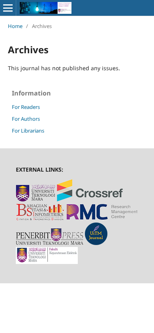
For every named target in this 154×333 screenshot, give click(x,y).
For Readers (26, 106)
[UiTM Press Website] (49, 243)
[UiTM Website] (35, 199)
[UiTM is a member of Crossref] (90, 199)
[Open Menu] (8, 8)
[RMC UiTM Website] (102, 218)
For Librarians (28, 130)
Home (15, 26)
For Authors (26, 118)
